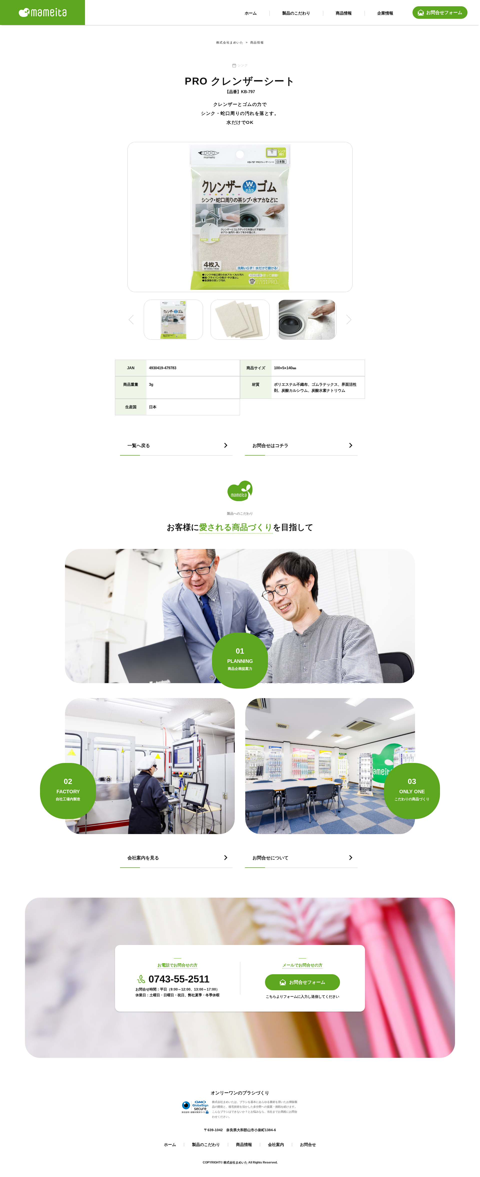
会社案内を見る (143, 857)
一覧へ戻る (139, 445)
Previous (131, 319)
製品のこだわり (206, 1144)
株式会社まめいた (230, 42)
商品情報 (254, 42)
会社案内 (276, 1144)
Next (348, 319)
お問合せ (308, 1144)
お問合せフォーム (444, 12)
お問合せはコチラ (270, 445)
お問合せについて (270, 857)
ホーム (170, 1144)
